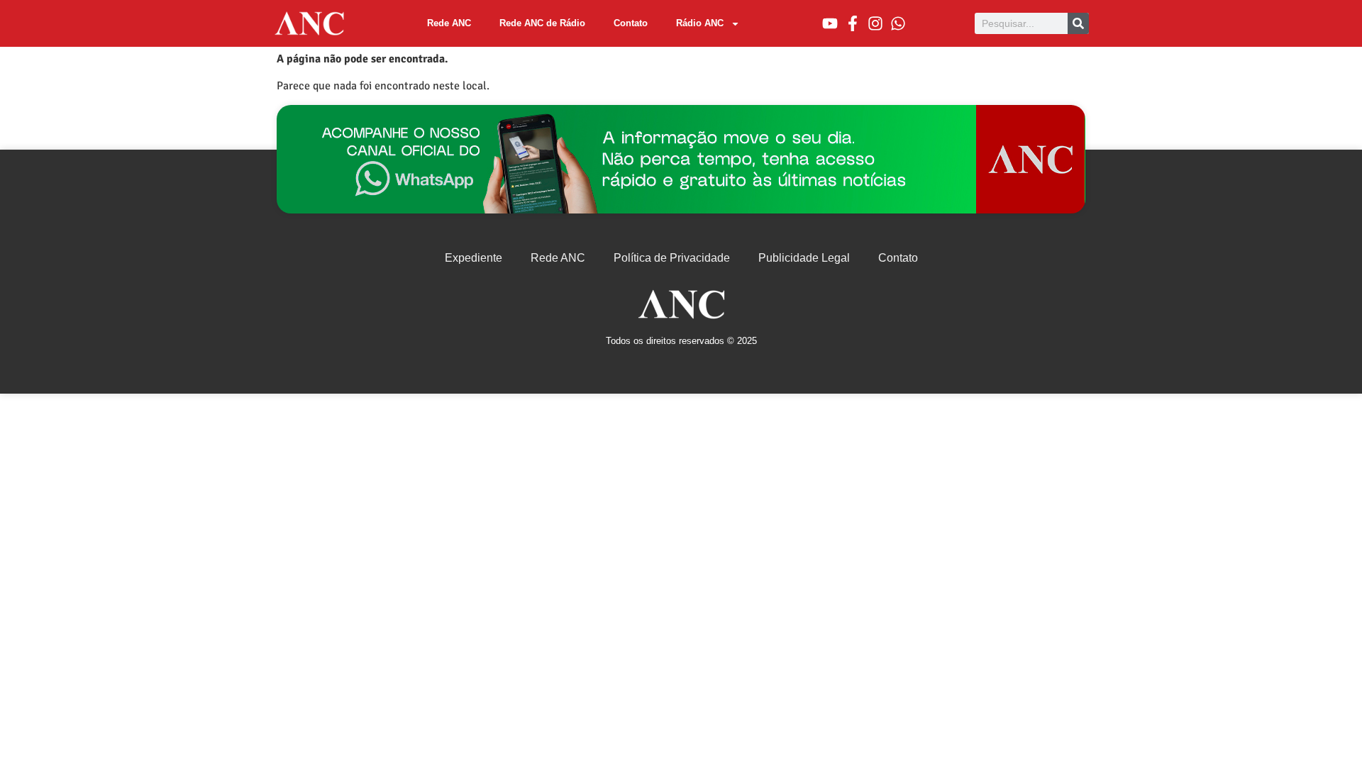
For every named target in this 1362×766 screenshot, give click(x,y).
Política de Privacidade (672, 258)
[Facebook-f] (852, 23)
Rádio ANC (700, 23)
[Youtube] (830, 23)
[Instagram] (875, 23)
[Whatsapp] (898, 23)
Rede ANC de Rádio (542, 23)
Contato (631, 23)
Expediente (473, 258)
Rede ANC (449, 23)
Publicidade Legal (804, 258)
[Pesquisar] (1078, 23)
